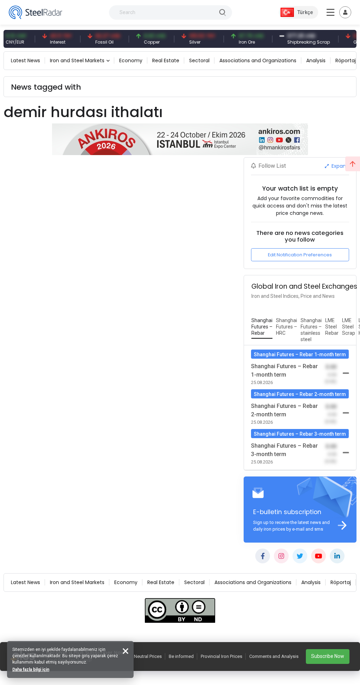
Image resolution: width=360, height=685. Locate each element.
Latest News (25, 60)
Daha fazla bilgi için (30, 669)
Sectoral (199, 60)
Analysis (316, 60)
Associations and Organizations (257, 60)
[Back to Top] (352, 163)
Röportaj (345, 60)
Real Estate (165, 60)
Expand (339, 165)
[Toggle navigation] (345, 12)
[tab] (261, 327)
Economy (130, 60)
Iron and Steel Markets (77, 60)
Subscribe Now (327, 656)
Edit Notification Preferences (300, 254)
